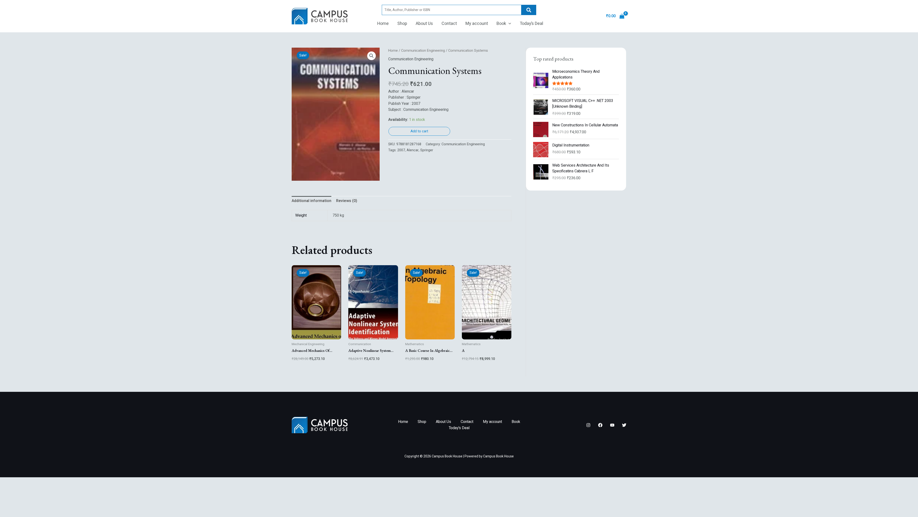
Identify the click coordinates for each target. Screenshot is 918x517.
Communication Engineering (423, 50)
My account (476, 23)
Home (383, 23)
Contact (449, 23)
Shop (402, 23)
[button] (508, 23)
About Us (424, 23)
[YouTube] (612, 425)
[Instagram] (588, 425)
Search (528, 10)
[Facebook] (600, 425)
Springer (426, 150)
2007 (401, 150)
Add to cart (419, 131)
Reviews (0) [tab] (346, 201)
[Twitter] (624, 425)
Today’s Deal (531, 23)
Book (501, 23)
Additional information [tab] (311, 201)
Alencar (413, 150)
